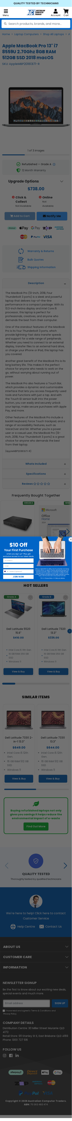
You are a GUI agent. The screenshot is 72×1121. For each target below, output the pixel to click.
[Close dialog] (70, 538)
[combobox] (35, 24)
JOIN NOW (18, 576)
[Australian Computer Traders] (36, 12)
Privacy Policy (48, 578)
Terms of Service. (60, 578)
